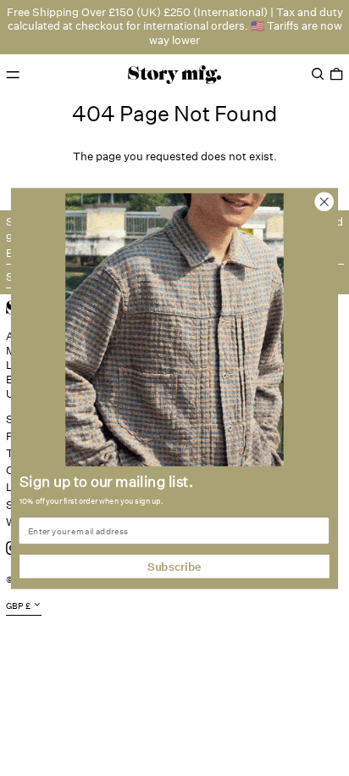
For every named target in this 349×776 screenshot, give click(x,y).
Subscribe (174, 566)
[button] (317, 74)
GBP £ (18, 606)
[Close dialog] (324, 201)
